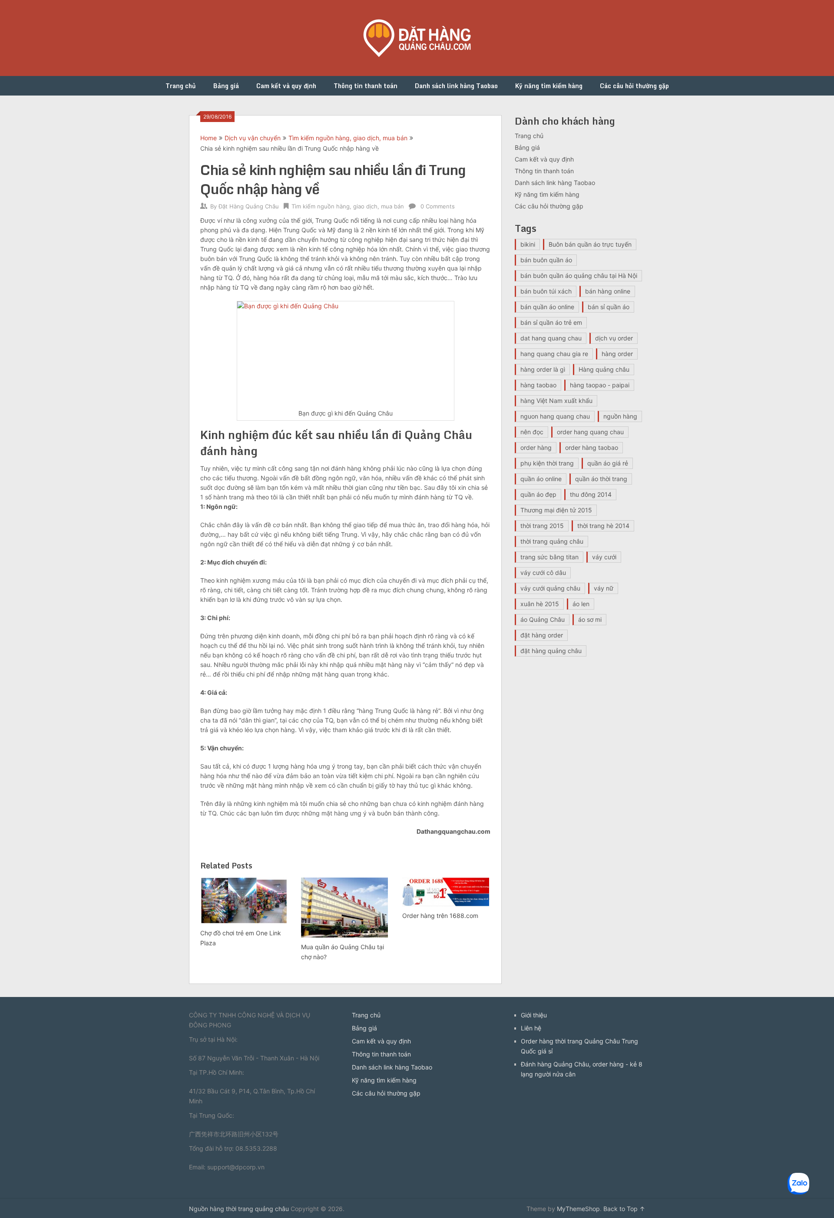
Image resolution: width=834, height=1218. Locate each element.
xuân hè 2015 (539, 603)
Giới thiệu (534, 1015)
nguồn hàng (620, 416)
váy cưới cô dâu (543, 572)
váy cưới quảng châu (550, 588)
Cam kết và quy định (286, 86)
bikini (527, 244)
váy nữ (603, 588)
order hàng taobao (591, 447)
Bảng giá (226, 86)
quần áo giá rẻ (607, 463)
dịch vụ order (614, 338)
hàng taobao (538, 385)
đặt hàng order (541, 635)
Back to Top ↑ (624, 1208)
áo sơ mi (590, 619)
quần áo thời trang (601, 478)
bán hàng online (607, 291)
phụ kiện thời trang (547, 463)
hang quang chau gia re (554, 353)
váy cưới (604, 557)
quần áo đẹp (538, 494)
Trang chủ (180, 86)
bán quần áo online (547, 306)
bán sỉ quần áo (608, 306)
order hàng (536, 447)
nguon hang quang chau (555, 416)
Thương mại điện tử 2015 (556, 510)
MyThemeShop (578, 1208)
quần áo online (541, 478)
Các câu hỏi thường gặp (634, 86)
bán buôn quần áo (546, 260)
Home (208, 138)
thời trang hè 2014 (603, 525)
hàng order (617, 353)
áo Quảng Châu (542, 619)
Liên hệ (531, 1028)
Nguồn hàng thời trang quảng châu (239, 1208)
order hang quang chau (590, 432)
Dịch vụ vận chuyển (253, 138)
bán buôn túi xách (546, 291)
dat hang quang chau (551, 338)
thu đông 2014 (591, 494)
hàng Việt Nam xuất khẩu (556, 400)
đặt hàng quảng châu (551, 650)
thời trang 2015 (542, 525)
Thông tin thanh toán (365, 86)
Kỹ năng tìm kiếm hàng (548, 86)
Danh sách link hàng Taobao (456, 86)
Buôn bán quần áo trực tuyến (590, 244)
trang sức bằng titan (549, 557)
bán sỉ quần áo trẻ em (551, 322)
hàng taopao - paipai (599, 385)
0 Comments (437, 206)
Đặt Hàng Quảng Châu (248, 206)
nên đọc (531, 432)
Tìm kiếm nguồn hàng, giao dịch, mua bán (347, 138)
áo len (581, 603)
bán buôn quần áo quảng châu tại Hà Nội (578, 275)
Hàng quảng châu (604, 369)
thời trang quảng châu (551, 541)
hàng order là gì (542, 369)
